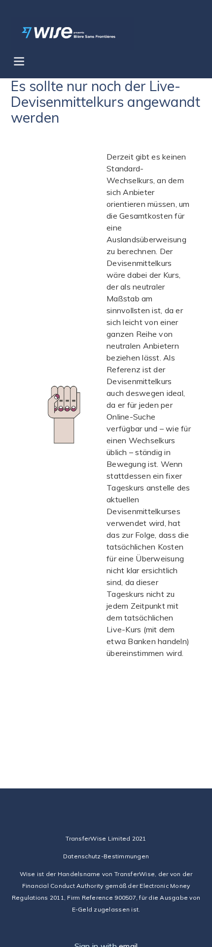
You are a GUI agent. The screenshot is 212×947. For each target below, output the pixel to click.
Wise (27, 874)
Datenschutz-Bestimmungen (106, 856)
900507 (125, 897)
